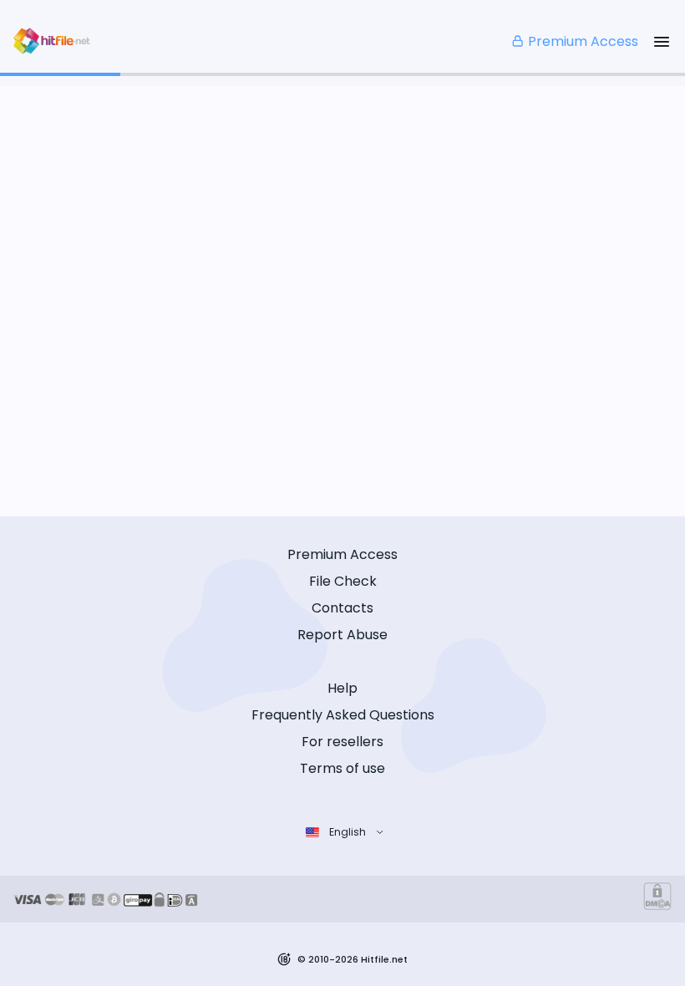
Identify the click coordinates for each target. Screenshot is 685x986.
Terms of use (342, 768)
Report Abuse (342, 634)
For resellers (342, 741)
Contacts (342, 608)
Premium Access (583, 41)
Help (342, 688)
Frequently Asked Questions (342, 714)
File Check (343, 581)
